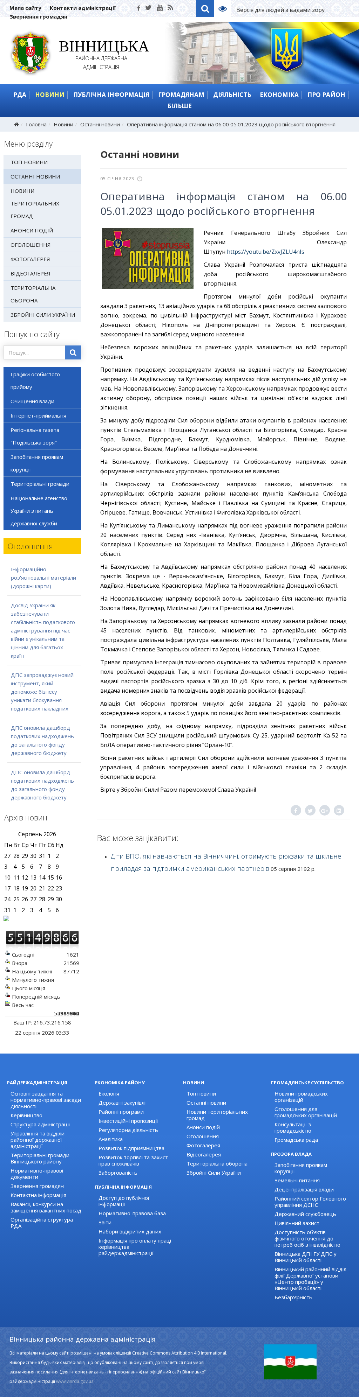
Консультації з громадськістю (293, 1127)
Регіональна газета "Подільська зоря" (35, 436)
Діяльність (232, 95)
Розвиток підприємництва (131, 1148)
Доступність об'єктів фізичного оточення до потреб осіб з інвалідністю (307, 1238)
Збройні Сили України (43, 314)
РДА (19, 95)
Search (205, 8)
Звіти (105, 1222)
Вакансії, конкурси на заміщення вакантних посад (46, 1207)
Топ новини (29, 162)
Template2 (225, 8)
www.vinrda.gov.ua (75, 1381)
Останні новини (100, 124)
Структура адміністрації (40, 1124)
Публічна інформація (111, 95)
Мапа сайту (25, 7)
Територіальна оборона (33, 294)
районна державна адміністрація (101, 56)
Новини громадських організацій (301, 1096)
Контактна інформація (38, 1194)
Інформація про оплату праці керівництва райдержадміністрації (135, 1247)
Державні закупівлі (122, 1102)
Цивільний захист (297, 1222)
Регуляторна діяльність (128, 1129)
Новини (50, 95)
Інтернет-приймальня (38, 415)
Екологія (109, 1093)
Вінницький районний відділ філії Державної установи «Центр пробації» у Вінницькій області (310, 1279)
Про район (326, 95)
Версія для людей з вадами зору (280, 10)
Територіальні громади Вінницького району (40, 1158)
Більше (179, 106)
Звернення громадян (38, 16)
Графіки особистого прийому (35, 380)
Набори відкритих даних (130, 1231)
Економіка (279, 95)
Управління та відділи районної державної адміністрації (38, 1139)
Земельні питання (297, 1180)
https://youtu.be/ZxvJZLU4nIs (265, 252)
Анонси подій (32, 230)
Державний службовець (305, 1213)
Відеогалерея (30, 273)
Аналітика (111, 1138)
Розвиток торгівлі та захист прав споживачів (133, 1160)
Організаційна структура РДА (42, 1222)
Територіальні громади (40, 483)
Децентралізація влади (304, 1189)
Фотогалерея (30, 259)
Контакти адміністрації (83, 7)
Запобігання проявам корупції (37, 463)
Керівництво (26, 1115)
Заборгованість (118, 1172)
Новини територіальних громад (35, 203)
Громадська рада (296, 1139)
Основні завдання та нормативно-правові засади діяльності (46, 1100)
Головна (36, 124)
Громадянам (181, 95)
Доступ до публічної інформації (124, 1201)
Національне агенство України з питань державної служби (39, 511)
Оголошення (31, 244)
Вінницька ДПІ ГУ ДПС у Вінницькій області (306, 1257)
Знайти (73, 352)
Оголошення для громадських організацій (306, 1112)
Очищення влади (32, 401)
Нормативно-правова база (132, 1213)
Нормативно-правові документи (37, 1173)
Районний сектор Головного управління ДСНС (310, 1201)
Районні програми (121, 1111)
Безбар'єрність (293, 1297)
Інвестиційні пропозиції (128, 1120)
